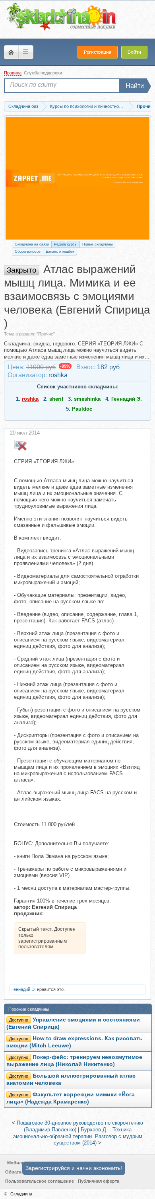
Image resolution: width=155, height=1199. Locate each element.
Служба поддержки (43, 72)
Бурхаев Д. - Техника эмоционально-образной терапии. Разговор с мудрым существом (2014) (77, 1136)
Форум (11, 52)
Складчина (21, 1193)
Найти (135, 85)
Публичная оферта (98, 1181)
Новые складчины (97, 244)
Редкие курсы (65, 244)
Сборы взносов (28, 251)
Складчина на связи (32, 244)
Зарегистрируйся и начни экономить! (73, 1168)
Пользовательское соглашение (39, 1181)
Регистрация (97, 52)
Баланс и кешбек (60, 251)
